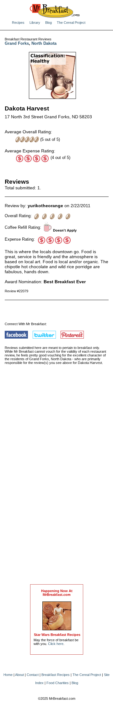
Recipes (18, 22)
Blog (48, 22)
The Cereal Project (71, 22)
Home (8, 675)
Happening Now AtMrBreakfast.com (57, 592)
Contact (33, 675)
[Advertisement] (57, 481)
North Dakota (43, 43)
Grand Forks (17, 43)
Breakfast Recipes (55, 675)
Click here (55, 644)
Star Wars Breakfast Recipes (57, 635)
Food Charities (57, 683)
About (19, 675)
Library (35, 22)
